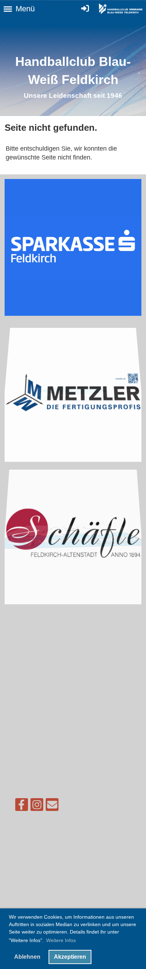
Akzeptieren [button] (70, 956)
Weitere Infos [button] (61, 940)
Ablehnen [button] (27, 956)
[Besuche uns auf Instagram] (36, 806)
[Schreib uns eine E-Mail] (52, 806)
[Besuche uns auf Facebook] (21, 806)
